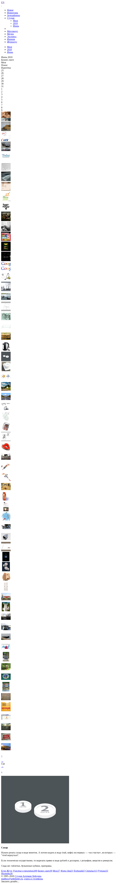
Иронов (11, 39)
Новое (10, 10)
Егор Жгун (6, 871)
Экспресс (12, 36)
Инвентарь (12, 12)
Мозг (15, 20)
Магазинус (12, 31)
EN (2, 2)
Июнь (16, 26)
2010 (15, 23)
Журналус (12, 42)
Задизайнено (13, 15)
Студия (10, 18)
